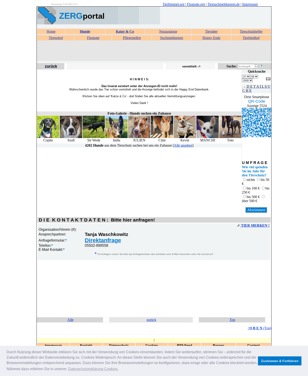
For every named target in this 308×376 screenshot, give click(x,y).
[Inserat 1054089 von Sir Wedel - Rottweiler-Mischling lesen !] (93, 137)
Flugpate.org (196, 4)
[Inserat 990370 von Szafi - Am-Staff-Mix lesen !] (71, 137)
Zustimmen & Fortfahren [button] (280, 361)
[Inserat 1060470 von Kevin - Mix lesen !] (184, 137)
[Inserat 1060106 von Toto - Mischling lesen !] (230, 137)
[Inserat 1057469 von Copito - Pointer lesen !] (48, 137)
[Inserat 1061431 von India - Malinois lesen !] (116, 137)
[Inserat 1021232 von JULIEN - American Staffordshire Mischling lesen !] (139, 137)
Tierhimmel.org (173, 4)
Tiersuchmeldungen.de (223, 4)
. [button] (93, 369)
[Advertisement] (154, 51)
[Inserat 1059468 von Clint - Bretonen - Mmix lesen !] (162, 137)
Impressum (250, 4)
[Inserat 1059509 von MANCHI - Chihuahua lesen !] (207, 137)
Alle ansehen (183, 145)
